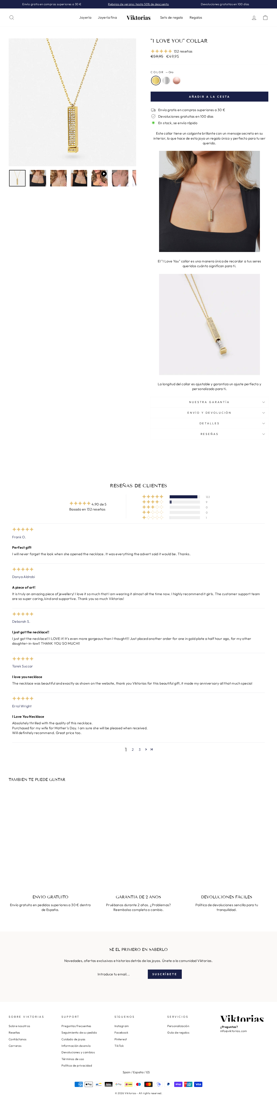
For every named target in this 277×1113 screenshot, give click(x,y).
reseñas (210, 434)
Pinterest (120, 1039)
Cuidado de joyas (73, 1039)
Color (162, 72)
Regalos (196, 17)
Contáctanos (17, 1039)
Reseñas (14, 1032)
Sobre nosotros (19, 1026)
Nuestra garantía (209, 402)
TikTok (119, 1046)
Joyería (85, 17)
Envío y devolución (209, 412)
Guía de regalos (178, 1032)
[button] (161, 51)
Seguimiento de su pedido (79, 1032)
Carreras (15, 1046)
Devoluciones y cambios (78, 1052)
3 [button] (140, 749)
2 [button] (133, 749)
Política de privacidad (76, 1065)
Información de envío (76, 1046)
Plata (166, 80)
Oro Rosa (176, 80)
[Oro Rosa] (45, 870)
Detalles (210, 423)
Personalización (178, 1026)
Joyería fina (107, 17)
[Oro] (33, 870)
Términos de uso (72, 1059)
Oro (155, 80)
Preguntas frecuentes (76, 1026)
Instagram (121, 1026)
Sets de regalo (171, 17)
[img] (23, 530)
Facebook (121, 1032)
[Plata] (39, 870)
